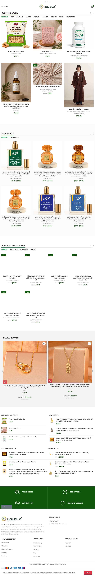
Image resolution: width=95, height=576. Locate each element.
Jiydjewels (28, 397)
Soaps (54, 53)
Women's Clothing (47, 91)
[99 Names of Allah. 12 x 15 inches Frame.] (4, 463)
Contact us (36, 556)
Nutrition (15, 280)
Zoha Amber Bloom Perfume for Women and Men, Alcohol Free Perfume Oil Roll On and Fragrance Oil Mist (47, 174)
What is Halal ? (53, 521)
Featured (14, 53)
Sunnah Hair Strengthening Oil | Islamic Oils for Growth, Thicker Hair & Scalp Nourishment (16, 106)
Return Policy (37, 546)
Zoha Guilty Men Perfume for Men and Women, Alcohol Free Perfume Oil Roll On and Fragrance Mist (47, 219)
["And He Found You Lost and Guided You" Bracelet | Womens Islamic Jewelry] (51, 454)
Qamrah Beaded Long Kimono (79, 109)
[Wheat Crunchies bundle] (4, 421)
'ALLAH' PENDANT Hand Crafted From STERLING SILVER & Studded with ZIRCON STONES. (74, 420)
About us (36, 549)
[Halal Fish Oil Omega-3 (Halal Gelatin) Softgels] (4, 439)
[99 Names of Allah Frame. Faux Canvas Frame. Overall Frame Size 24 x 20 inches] (52, 440)
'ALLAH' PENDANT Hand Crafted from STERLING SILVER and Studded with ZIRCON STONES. (74, 429)
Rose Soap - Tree (14, 428)
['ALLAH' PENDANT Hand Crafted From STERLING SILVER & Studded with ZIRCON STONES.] (52, 421)
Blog (34, 553)
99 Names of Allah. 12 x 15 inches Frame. (22, 462)
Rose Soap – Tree (47, 51)
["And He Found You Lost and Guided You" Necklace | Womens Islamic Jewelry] (51, 464)
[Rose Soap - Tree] (4, 430)
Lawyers (4, 552)
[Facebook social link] (45, 2)
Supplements (84, 55)
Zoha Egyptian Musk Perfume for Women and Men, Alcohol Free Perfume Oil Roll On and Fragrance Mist (78, 174)
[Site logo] (47, 6)
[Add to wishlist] (44, 343)
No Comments (63, 523)
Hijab (46, 89)
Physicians (4, 546)
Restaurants (5, 542)
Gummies (9, 280)
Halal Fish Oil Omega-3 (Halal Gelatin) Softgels (24, 437)
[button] (5, 382)
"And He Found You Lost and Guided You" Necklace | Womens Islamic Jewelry (72, 463)
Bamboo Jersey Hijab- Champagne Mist (47, 86)
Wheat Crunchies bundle (16, 51)
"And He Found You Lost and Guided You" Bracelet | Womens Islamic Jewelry (72, 453)
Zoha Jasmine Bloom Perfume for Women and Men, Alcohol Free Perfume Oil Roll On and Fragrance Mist (16, 219)
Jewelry (25, 390)
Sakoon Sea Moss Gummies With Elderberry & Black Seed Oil (35, 315)
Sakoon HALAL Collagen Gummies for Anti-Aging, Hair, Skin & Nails (82, 278)
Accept (88, 572)
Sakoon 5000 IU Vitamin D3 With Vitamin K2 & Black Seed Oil (35, 278)
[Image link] (23, 518)
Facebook (68, 543)
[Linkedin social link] (50, 2)
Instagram (68, 546)
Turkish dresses (86, 111)
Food (19, 53)
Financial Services (6, 549)
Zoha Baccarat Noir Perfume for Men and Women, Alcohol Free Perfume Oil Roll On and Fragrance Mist (16, 174)
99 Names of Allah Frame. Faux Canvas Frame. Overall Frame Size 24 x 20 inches (73, 439)
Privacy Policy (37, 543)
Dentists (4, 556)
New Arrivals (48, 53)
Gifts (44, 178)
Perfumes (19, 178)
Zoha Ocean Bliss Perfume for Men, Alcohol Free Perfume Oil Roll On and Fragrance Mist (79, 219)
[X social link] (47, 2)
